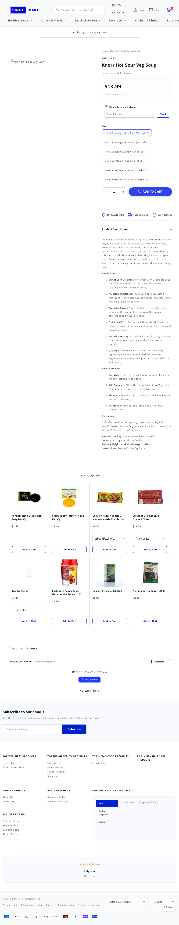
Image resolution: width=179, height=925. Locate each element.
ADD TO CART (153, 191)
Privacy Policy (10, 825)
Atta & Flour (99, 762)
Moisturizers (54, 762)
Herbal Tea (9, 762)
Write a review (89, 679)
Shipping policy (66, 905)
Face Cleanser (55, 767)
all (111, 50)
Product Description (115, 229)
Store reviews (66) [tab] (44, 661)
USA (100, 803)
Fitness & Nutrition (13, 767)
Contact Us (9, 801)
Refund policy (27, 905)
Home (105, 50)
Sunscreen (53, 776)
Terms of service (46, 905)
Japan (101, 821)
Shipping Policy (11, 829)
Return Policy (10, 834)
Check (163, 114)
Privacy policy (10, 905)
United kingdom (103, 813)
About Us (8, 797)
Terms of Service (12, 821)
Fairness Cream (56, 771)
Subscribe (74, 729)
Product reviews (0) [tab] (21, 661)
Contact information (88, 905)
